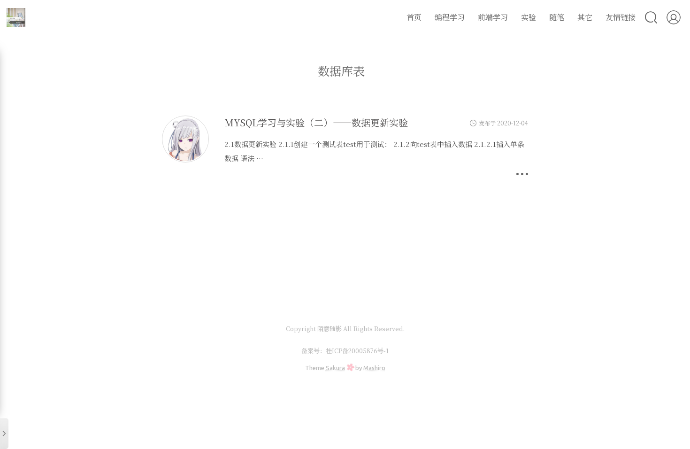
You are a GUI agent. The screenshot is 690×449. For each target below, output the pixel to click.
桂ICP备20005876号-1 (357, 350)
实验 (528, 17)
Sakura (335, 367)
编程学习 (450, 17)
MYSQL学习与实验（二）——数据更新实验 (316, 122)
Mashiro (374, 367)
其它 (584, 17)
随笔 (556, 17)
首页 (414, 17)
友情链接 (621, 17)
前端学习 (493, 17)
